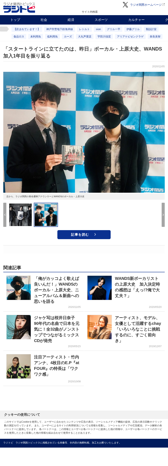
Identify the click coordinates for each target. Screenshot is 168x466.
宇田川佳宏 (104, 36)
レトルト (84, 29)
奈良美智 (155, 36)
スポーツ (101, 19)
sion (98, 29)
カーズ (68, 36)
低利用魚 (52, 36)
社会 (44, 19)
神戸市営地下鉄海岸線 (59, 29)
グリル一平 (113, 29)
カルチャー (136, 19)
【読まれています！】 (27, 29)
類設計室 (151, 29)
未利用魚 (35, 36)
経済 (71, 19)
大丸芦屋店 (84, 36)
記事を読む (80, 234)
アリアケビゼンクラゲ (130, 36)
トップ (15, 19)
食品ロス (19, 36)
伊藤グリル (133, 29)
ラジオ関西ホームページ (146, 4)
